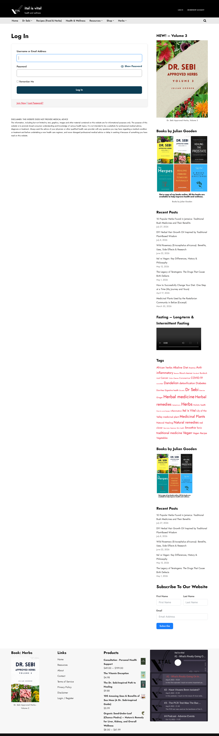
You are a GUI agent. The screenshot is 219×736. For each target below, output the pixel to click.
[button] (31, 20)
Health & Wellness (75, 20)
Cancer (164, 378)
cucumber (159, 383)
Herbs (186, 404)
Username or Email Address (31, 51)
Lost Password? (35, 103)
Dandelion (171, 383)
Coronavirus (184, 378)
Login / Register (66, 698)
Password (22, 66)
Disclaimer (63, 692)
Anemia (192, 367)
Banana (176, 373)
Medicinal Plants (192, 416)
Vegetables (162, 438)
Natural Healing (164, 422)
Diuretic (182, 390)
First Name (162, 596)
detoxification (187, 383)
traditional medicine (169, 433)
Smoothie (190, 428)
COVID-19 (197, 378)
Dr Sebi (192, 389)
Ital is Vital (189, 410)
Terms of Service (66, 681)
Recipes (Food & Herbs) (49, 20)
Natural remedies (186, 422)
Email (159, 610)
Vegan (187, 432)
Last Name (188, 596)
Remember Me (26, 81)
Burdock (196, 373)
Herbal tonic (176, 405)
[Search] (204, 20)
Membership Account (195, 10)
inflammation (176, 410)
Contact (61, 676)
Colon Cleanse (173, 378)
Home (15, 20)
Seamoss (173, 428)
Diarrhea (160, 390)
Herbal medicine (178, 397)
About (61, 670)
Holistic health (199, 404)
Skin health (180, 428)
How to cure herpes (163, 411)
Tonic (199, 427)
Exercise (202, 390)
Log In (180, 10)
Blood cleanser (186, 373)
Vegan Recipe (200, 433)
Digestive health (171, 390)
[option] (179, 679)
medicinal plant (171, 417)
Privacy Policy (65, 687)
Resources (62, 665)
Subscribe (165, 626)
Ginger (159, 397)
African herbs (164, 367)
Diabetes (201, 383)
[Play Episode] (178, 662)
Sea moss (166, 428)
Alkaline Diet (180, 367)
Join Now (21, 103)
